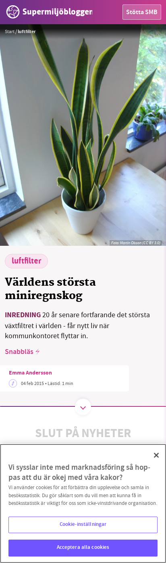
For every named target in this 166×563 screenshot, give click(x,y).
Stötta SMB (142, 13)
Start (10, 31)
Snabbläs (19, 352)
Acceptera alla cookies (83, 548)
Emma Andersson (30, 373)
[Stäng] (156, 455)
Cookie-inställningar (83, 525)
